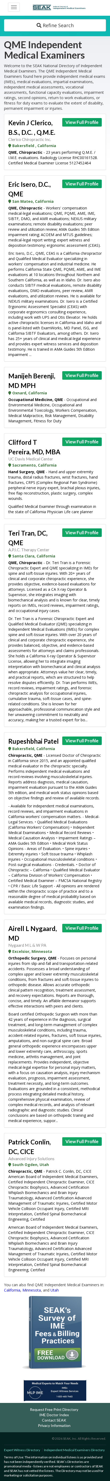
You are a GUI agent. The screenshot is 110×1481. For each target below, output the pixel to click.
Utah (54, 1290)
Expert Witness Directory (22, 1450)
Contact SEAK (54, 1420)
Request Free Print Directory (54, 1409)
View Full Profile (82, 122)
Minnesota (31, 1290)
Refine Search (57, 25)
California (12, 1290)
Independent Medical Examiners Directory (74, 1450)
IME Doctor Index (54, 1415)
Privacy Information (54, 1425)
